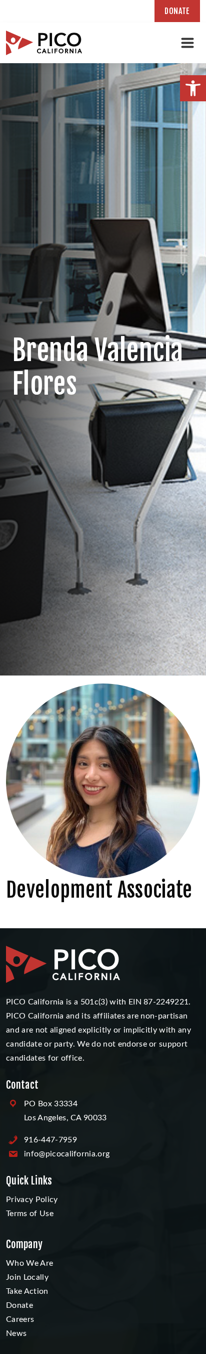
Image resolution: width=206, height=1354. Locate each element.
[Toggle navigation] (187, 42)
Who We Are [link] (29, 1263)
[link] (193, 88)
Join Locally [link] (27, 1277)
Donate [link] (177, 11)
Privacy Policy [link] (32, 1200)
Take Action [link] (27, 1291)
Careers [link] (20, 1319)
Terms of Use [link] (30, 1214)
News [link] (16, 1333)
